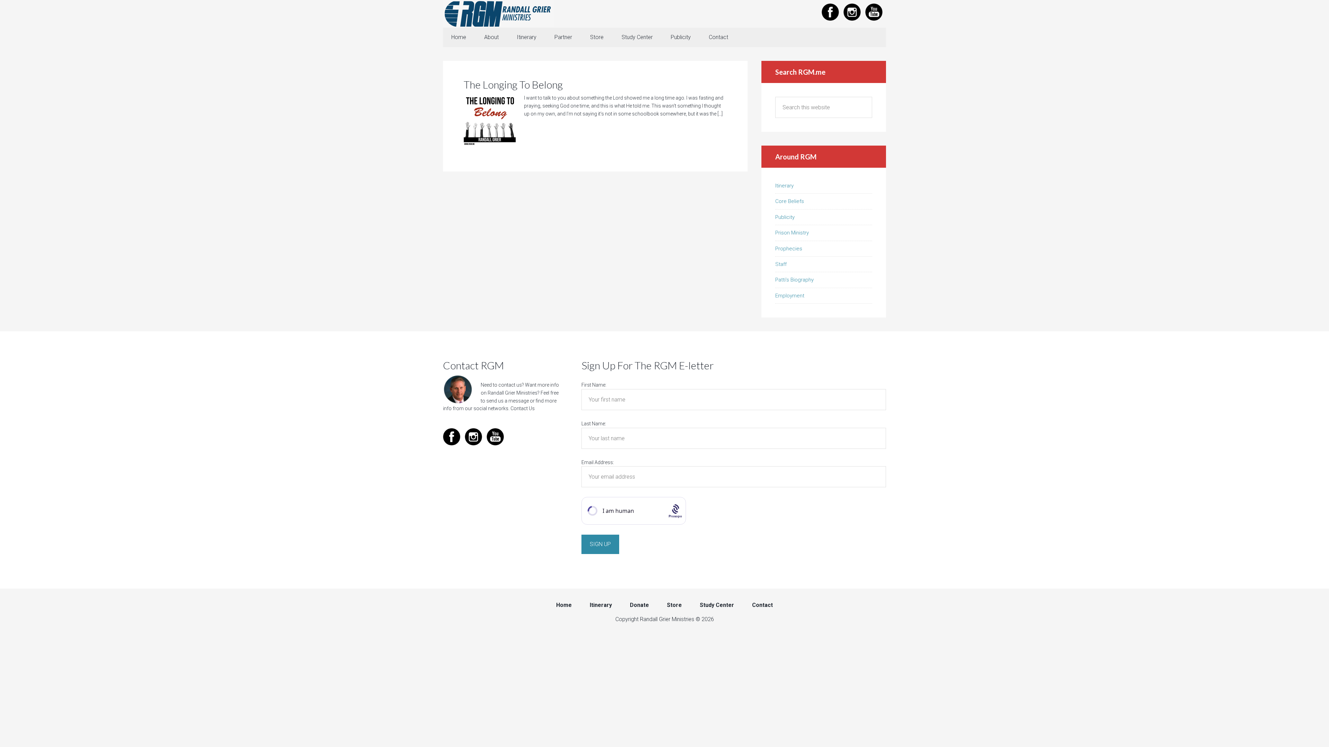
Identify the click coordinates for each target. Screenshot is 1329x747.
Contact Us (522, 408)
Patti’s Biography (794, 280)
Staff (781, 264)
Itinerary (784, 186)
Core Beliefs (789, 201)
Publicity (785, 217)
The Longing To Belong (513, 84)
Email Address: (597, 462)
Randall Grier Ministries (498, 14)
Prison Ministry (792, 233)
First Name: (593, 385)
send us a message (507, 401)
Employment (789, 296)
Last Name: (593, 423)
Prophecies (788, 249)
